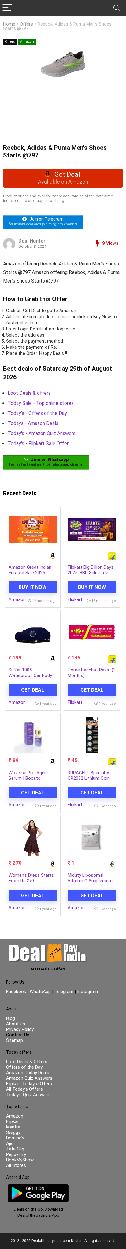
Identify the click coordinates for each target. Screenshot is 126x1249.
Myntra (13, 1127)
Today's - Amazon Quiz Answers (42, 433)
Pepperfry (16, 1154)
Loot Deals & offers (29, 393)
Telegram (63, 991)
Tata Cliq (15, 1149)
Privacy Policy (20, 1029)
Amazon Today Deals (27, 1072)
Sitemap (14, 1040)
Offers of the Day (24, 1067)
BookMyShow (20, 1160)
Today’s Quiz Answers (28, 1094)
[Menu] (7, 8)
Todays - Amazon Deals (33, 423)
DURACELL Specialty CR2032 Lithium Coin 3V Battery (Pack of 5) (91, 778)
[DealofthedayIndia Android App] (38, 1187)
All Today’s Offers (24, 1089)
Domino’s (15, 1138)
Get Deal (32, 690)
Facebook (16, 991)
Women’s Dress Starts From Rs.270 (31, 878)
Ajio (10, 1143)
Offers (26, 24)
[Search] (116, 8)
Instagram (87, 991)
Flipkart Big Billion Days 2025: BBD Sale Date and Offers (90, 572)
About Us (15, 1024)
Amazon (27, 42)
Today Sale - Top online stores (41, 403)
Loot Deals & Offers (26, 1061)
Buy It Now (32, 587)
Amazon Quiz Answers (29, 1078)
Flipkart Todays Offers (29, 1083)
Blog (10, 1018)
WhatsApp (40, 991)
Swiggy (13, 1132)
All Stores (16, 1165)
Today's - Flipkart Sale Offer (38, 443)
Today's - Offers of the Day (37, 413)
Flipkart (75, 599)
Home (9, 24)
